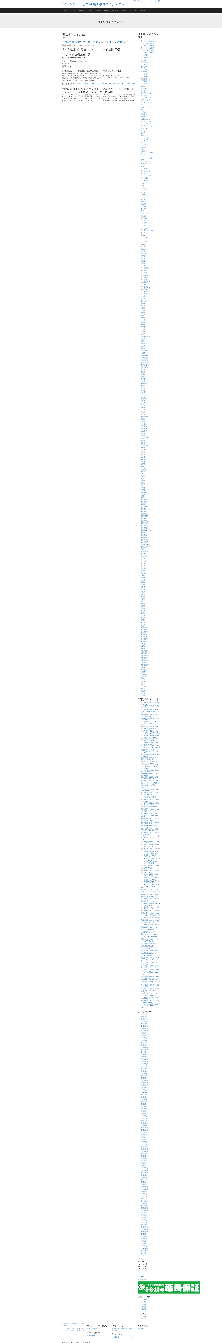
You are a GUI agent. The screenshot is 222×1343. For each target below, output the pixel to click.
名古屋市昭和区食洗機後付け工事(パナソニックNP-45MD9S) (150, 736)
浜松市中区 (144, 426)
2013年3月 (144, 1222)
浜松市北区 (144, 428)
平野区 (143, 647)
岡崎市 (143, 348)
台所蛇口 (143, 113)
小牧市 (143, 309)
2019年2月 (144, 1112)
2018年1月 (144, 1125)
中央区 (143, 480)
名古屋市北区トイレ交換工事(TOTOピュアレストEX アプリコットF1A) (150, 981)
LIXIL (142, 184)
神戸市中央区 (144, 629)
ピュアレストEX (145, 170)
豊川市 (143, 305)
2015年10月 (144, 1172)
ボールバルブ (144, 146)
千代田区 (143, 492)
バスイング (144, 75)
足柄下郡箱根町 (145, 544)
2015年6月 (144, 1177)
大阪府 (143, 260)
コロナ (143, 239)
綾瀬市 (143, 570)
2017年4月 (144, 1141)
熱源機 (143, 68)
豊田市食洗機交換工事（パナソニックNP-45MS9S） (150, 826)
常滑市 (143, 315)
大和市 (143, 584)
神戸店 (144, 1302)
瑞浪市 (143, 388)
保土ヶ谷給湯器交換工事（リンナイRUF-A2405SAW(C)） (150, 944)
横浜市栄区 (144, 518)
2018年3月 (144, 1122)
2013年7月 (144, 1216)
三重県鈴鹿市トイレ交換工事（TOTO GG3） (149, 963)
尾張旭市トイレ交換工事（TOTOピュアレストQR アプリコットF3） (150, 914)
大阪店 (144, 1304)
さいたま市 (144, 676)
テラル (143, 196)
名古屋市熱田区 (145, 276)
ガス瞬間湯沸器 (145, 82)
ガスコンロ (144, 125)
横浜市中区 (144, 510)
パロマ (143, 191)
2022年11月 (144, 1082)
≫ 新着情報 (115, 1337)
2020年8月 (144, 1094)
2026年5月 (144, 1018)
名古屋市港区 (144, 283)
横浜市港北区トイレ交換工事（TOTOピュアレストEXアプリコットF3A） (150, 751)
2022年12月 (144, 1080)
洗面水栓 (143, 135)
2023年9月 (144, 1065)
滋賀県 (143, 251)
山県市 (143, 421)
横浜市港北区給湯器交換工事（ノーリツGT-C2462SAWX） (150, 739)
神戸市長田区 (144, 631)
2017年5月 (144, 1139)
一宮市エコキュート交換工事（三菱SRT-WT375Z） (150, 932)
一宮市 (143, 319)
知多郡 (143, 335)
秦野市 (143, 582)
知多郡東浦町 (144, 367)
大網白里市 (144, 674)
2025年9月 (144, 1032)
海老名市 (143, 556)
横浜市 (143, 497)
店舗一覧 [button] (89, 10)
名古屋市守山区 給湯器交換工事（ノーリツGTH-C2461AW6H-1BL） (150, 936)
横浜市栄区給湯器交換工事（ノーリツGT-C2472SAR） (150, 819)
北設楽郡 (143, 419)
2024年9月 (144, 1051)
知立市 (143, 298)
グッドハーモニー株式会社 (148, 231)
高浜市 (143, 390)
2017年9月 (144, 1132)
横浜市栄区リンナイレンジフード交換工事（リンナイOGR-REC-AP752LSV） (150, 815)
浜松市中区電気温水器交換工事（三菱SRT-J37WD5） (149, 875)
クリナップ (144, 192)
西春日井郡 (144, 383)
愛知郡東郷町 (144, 355)
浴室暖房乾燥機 (145, 120)
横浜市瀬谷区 (144, 501)
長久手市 (143, 302)
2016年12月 (144, 1148)
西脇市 (143, 608)
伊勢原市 (143, 569)
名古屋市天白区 (145, 291)
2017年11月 (144, 1129)
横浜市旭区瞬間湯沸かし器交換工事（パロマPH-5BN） (150, 823)
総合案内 (137, 1)
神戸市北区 (144, 633)
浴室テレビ (144, 108)
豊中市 (143, 648)
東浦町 (143, 303)
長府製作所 (144, 208)
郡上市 (143, 414)
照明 (142, 159)
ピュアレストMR (145, 173)
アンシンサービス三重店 (148, 50)
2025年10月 (144, 1030)
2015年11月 (144, 1170)
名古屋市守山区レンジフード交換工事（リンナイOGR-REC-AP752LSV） (150, 723)
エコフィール (144, 76)
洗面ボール (144, 116)
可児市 (143, 418)
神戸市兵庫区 (144, 641)
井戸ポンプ (144, 90)
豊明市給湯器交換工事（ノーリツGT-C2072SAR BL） (150, 954)
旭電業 (143, 232)
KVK (142, 198)
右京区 (143, 484)
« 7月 (139, 1273)
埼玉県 (143, 257)
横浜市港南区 (144, 522)
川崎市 (143, 532)
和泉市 (143, 622)
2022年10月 (144, 1084)
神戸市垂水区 (144, 634)
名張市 (143, 451)
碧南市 (143, 312)
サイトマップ (146, 1)
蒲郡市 (143, 310)
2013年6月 (144, 1217)
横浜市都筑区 (144, 513)
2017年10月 (144, 1131)
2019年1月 (144, 1113)
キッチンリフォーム (146, 121)
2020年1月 (144, 1106)
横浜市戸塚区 (144, 504)
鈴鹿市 (143, 440)
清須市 (143, 373)
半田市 (143, 341)
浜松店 (144, 1308)
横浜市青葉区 (144, 499)
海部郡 (143, 354)
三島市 (143, 695)
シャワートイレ (145, 56)
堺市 (142, 601)
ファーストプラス (146, 97)
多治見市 (143, 425)
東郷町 (143, 378)
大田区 (143, 461)
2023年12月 (144, 1060)
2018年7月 (144, 1115)
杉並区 (143, 471)
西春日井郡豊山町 (146, 336)
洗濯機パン (144, 151)
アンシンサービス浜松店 (148, 52)
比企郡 (143, 679)
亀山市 (143, 447)
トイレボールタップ (146, 57)
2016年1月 (144, 1167)
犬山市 (143, 321)
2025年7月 (144, 1035)
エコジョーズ (144, 69)
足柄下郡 (143, 577)
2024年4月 (144, 1053)
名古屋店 (144, 1299)
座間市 (143, 575)
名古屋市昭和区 (145, 288)
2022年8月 (144, 1087)
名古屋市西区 (144, 289)
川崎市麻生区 (144, 534)
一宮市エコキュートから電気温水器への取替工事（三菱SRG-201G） (150, 990)
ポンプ (143, 85)
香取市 (143, 685)
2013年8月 (144, 1214)
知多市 (143, 343)
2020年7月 (144, 1096)
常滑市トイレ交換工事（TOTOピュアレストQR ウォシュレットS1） (150, 849)
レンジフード (144, 128)
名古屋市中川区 (145, 269)
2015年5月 (144, 1179)
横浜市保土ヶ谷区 (146, 530)
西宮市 (143, 615)
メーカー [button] (97, 10)
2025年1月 (144, 1046)
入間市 (143, 692)
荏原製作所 (144, 218)
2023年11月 (144, 1061)
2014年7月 (144, 1195)
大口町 (143, 392)
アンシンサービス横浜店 (148, 43)
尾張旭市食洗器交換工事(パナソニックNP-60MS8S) (150, 715)
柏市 (142, 683)
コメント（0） (68, 85)
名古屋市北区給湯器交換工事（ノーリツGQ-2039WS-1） (150, 882)
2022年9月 (144, 1086)
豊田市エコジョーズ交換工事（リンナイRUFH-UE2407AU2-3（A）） (150, 785)
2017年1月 (144, 1146)
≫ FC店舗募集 (91, 1335)
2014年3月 (144, 1202)
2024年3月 (144, 1054)
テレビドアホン (145, 161)
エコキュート (144, 83)
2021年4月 (144, 1093)
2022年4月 (144, 1091)
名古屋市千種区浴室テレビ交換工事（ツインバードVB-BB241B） (150, 727)
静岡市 (143, 432)
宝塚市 (143, 598)
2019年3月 (144, 1110)
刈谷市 (143, 324)
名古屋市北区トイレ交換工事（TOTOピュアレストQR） (149, 856)
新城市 (143, 369)
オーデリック (144, 213)
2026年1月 (144, 1025)
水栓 (142, 133)
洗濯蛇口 (143, 111)
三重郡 (143, 444)
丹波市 (143, 626)
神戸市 (143, 596)
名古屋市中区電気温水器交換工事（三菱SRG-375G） (150, 970)
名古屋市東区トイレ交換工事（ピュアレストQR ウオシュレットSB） (150, 886)
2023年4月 (144, 1073)
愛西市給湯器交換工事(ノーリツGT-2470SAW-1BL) (150, 807)
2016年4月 (144, 1162)
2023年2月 (144, 1077)
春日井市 (143, 300)
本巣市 (143, 423)
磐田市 (143, 458)
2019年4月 (144, 1108)
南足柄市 (143, 562)
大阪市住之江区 (145, 660)
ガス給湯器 (144, 66)
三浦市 (143, 549)
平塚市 (143, 558)
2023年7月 (144, 1068)
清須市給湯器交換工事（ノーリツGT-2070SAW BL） (150, 947)
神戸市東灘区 (144, 627)
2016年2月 (144, 1165)
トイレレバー (144, 59)
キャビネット (144, 95)
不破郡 (143, 393)
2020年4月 (144, 1101)
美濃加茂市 (144, 399)
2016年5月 (144, 1160)
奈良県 (143, 610)
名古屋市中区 (144, 270)
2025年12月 (144, 1027)
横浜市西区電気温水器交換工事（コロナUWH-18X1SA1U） (149, 778)
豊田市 (143, 371)
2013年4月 (144, 1221)
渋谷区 (143, 494)
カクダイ (143, 203)
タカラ (143, 199)
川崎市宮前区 (144, 536)
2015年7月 (144, 1176)
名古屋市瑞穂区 (145, 281)
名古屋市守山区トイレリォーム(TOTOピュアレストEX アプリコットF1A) (150, 891)
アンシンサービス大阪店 (148, 49)
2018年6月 (144, 1117)
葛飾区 (143, 466)
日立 (142, 210)
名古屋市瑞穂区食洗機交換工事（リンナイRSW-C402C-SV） (149, 852)
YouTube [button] (72, 10)
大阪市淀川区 (144, 662)
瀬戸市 (143, 296)
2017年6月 (144, 1138)
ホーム (66, 10)
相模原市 (143, 548)
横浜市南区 (144, 511)
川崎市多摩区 (144, 541)
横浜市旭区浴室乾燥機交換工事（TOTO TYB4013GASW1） (149, 830)
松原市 (143, 619)
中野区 (143, 477)
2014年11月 (144, 1188)
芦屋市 (143, 589)
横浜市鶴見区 (144, 527)
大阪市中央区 (144, 667)
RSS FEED (141, 1277)
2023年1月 (144, 1079)
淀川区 (143, 491)
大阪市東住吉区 (145, 655)
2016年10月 (144, 1151)
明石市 (143, 593)
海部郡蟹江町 (144, 357)
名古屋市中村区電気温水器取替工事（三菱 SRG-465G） (150, 951)
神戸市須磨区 (144, 638)
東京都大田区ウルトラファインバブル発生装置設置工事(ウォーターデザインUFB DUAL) (150, 903)
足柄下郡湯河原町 (146, 546)
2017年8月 (144, 1134)
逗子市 (143, 565)
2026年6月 (144, 1016)
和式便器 (143, 61)
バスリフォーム (145, 106)
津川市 (143, 624)
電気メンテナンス (146, 163)
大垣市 (143, 409)
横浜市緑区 (144, 503)
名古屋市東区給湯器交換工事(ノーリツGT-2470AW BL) (150, 859)
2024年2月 (144, 1056)
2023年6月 (144, 1070)
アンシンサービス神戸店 (148, 45)
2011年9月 (144, 1250)
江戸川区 (143, 470)
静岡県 (143, 250)
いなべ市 (143, 395)
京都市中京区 (144, 437)
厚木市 (143, 567)
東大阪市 (143, 645)
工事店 (87, 83)
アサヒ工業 (144, 229)
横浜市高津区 (144, 523)
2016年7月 (144, 1157)
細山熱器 (143, 201)
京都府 (143, 263)
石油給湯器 (144, 71)
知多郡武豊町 (144, 366)
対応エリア (133, 10)
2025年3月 (144, 1042)
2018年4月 (144, 1120)
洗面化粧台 (144, 114)
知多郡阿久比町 (145, 362)
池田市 (143, 600)
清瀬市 (143, 496)
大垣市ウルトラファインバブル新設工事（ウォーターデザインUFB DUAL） (150, 837)
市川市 (143, 693)
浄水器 (143, 132)
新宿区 (143, 475)
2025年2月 (144, 1044)
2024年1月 (144, 1058)
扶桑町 (143, 380)
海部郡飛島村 (144, 359)
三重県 (143, 248)
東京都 (128, 83)
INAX (142, 185)
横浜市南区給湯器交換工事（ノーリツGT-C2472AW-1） (150, 758)
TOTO (142, 166)
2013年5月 (144, 1219)
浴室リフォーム (145, 99)
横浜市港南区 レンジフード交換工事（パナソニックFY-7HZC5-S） (150, 746)
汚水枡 (143, 156)
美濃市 (143, 413)
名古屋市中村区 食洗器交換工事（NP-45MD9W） (150, 790)
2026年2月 (144, 1023)
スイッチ (143, 130)
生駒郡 (143, 612)
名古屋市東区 (144, 286)
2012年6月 (144, 1238)
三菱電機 (143, 194)
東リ (142, 234)
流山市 (143, 673)
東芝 (142, 211)
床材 (142, 149)
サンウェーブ (144, 222)
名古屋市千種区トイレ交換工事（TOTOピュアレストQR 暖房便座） (150, 711)
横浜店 (144, 1301)
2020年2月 (144, 1105)
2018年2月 (144, 1124)
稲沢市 (143, 340)
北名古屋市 (144, 295)
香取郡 (143, 688)
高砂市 (143, 621)
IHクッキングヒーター (147, 127)
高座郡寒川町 (144, 551)
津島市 (143, 333)
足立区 (143, 463)
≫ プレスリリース (124, 1337)
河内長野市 (144, 671)
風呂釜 (143, 102)
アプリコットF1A (146, 175)
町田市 (143, 459)
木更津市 (143, 686)
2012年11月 (144, 1229)
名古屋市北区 (144, 279)
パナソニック (122, 83)
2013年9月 (144, 1212)
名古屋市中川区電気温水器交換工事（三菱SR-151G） (150, 793)
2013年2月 (144, 1224)
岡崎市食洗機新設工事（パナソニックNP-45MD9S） (150, 842)
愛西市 (143, 381)
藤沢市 (143, 563)
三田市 (143, 588)
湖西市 (143, 433)
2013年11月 (144, 1209)
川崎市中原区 (144, 539)
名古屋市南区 (144, 272)
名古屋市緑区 (144, 284)
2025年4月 (144, 1041)
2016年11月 (144, 1150)
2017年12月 (144, 1127)
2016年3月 (144, 1164)
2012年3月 (144, 1243)
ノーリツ (143, 187)
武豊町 (143, 402)
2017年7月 (144, 1136)
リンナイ (143, 189)
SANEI (143, 205)
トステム (143, 225)
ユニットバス (144, 101)
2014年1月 (144, 1205)
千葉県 (143, 258)
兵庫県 (143, 262)
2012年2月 (144, 1245)
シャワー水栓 (144, 137)
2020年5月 (144, 1099)
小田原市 (143, 574)
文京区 (143, 482)
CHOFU (143, 236)
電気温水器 (144, 78)
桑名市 (143, 442)
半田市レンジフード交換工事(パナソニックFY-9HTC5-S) (150, 762)
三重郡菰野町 (144, 445)
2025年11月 (144, 1028)
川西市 (143, 607)
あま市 (143, 345)
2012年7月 (144, 1236)
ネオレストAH (145, 179)
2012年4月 (144, 1242)
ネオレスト (144, 177)
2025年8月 (144, 1034)
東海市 (143, 347)
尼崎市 (143, 603)
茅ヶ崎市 (143, 572)
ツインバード (144, 220)
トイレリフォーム (146, 54)
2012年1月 (144, 1247)
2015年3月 (144, 1183)
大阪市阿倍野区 (145, 664)
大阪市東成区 (144, 666)
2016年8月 (144, 1155)
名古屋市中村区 (145, 293)
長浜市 (143, 454)
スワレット (144, 168)
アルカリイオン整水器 (147, 153)
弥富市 (143, 397)
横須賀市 (143, 553)
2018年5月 (144, 1118)
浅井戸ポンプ (144, 88)
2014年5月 (144, 1198)
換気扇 (143, 118)
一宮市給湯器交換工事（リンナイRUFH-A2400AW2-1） (150, 940)
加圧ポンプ (144, 87)
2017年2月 (144, 1144)
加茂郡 (143, 614)
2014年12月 (144, 1186)
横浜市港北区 (144, 529)
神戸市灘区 (144, 636)
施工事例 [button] (106, 10)
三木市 (143, 605)
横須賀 (143, 581)
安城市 (143, 352)
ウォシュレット (145, 64)
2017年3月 (144, 1143)
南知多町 (143, 331)
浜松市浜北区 (144, 430)
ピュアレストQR (145, 172)
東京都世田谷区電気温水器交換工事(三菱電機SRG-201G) (150, 895)
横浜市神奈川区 (145, 525)
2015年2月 (144, 1184)
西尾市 (143, 328)
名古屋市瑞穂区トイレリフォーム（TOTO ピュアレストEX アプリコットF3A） (150, 959)
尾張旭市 (143, 376)
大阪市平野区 (144, 657)
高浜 (142, 387)
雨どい (143, 154)
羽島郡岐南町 (144, 350)
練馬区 (143, 489)
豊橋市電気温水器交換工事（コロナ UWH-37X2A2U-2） (150, 1001)
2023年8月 (144, 1067)
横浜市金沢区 (144, 517)
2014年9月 (144, 1191)
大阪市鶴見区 (144, 659)
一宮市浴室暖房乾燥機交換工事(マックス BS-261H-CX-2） (150, 921)
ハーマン (143, 224)
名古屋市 (143, 265)
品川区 (143, 478)
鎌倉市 (143, 555)
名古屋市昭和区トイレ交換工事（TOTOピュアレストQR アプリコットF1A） (150, 766)
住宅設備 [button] (81, 10)
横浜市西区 (144, 506)
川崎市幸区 (144, 543)
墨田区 (143, 485)
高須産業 (143, 217)
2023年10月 (144, 1063)
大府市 (143, 329)
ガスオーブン (144, 104)
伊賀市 (143, 452)
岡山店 (144, 1309)
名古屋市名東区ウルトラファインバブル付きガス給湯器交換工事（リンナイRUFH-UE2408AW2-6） (150, 731)
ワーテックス (144, 237)
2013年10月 (144, 1210)
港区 (142, 473)
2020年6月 (144, 1098)
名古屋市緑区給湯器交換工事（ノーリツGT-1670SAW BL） (150, 862)
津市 (142, 439)
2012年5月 (144, 1240)
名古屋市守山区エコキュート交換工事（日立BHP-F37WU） (150, 878)
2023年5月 (144, 1072)
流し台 (143, 140)
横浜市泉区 (144, 520)
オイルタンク (144, 73)
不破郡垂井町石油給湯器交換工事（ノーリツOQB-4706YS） (150, 977)
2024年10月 (144, 1049)
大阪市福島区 (144, 650)
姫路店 (144, 1306)
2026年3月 (144, 1021)
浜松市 (143, 456)
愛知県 (143, 244)
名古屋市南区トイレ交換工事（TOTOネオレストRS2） (149, 797)
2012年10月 (144, 1231)
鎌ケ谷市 (143, 690)
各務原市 (143, 404)
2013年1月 (144, 1226)
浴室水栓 (143, 142)
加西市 (143, 617)
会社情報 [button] (124, 10)
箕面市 (143, 407)
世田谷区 (143, 465)
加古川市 (143, 560)
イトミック (144, 227)
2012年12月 (144, 1228)
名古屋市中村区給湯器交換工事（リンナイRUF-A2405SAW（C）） (149, 1005)
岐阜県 (143, 246)
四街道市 (143, 681)
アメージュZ (144, 180)
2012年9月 (144, 1233)
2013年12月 (144, 1207)
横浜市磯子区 (144, 515)
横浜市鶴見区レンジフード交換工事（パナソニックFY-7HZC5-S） (150, 781)
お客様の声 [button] (115, 10)
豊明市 (143, 317)
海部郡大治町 (144, 361)
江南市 (143, 307)
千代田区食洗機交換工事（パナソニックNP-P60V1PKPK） (96, 42)
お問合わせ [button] (142, 10)
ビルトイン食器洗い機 (111, 83)
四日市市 (143, 449)
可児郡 (143, 406)
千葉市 (143, 579)
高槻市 (143, 591)
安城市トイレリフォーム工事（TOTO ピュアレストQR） (149, 994)
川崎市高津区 (144, 537)
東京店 (144, 1316)
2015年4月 (144, 1181)
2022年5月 (144, 1089)
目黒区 (143, 487)
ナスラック (144, 241)
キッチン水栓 (144, 139)
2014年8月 (144, 1193)
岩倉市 (143, 374)
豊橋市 (143, 385)
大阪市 (143, 643)
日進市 (143, 338)
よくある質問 (156, 1)
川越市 (143, 678)
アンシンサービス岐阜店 (148, 47)
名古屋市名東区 (145, 267)
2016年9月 (144, 1153)
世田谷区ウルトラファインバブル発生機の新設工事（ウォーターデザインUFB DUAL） (150, 870)
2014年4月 (144, 1200)
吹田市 (143, 595)
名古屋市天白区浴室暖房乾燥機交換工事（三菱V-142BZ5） (150, 804)
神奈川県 (143, 253)
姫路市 (143, 586)
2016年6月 (144, 1158)
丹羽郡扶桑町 (144, 416)
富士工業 (143, 215)
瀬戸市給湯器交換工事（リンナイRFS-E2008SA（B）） (150, 743)
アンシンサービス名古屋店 (97, 83)
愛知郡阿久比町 (145, 364)
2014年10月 (144, 1190)
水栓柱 (143, 165)
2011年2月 (144, 1252)
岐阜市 (143, 411)
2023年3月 (144, 1075)
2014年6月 (144, 1196)
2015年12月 (144, 1169)
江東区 (143, 468)
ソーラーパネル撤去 (146, 158)
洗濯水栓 (143, 147)
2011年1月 (144, 1254)
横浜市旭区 (144, 508)
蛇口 (142, 109)
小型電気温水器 (145, 80)
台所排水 (143, 92)
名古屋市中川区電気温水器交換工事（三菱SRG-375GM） (150, 771)
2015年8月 (144, 1174)
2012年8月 (144, 1235)
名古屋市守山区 (145, 277)
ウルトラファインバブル (148, 62)
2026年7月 (144, 1015)
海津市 (143, 322)
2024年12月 (144, 1047)
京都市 (143, 435)
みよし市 (143, 314)
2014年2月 (144, 1203)
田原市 (143, 326)
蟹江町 (143, 400)
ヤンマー (143, 206)
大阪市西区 (144, 652)
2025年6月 (144, 1037)
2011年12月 (144, 1248)
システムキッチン (146, 123)
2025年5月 (144, 1039)
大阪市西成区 (144, 653)
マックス (143, 243)
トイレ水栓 (144, 144)
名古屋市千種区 (145, 274)
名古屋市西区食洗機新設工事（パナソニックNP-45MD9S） (150, 928)
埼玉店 (144, 1318)
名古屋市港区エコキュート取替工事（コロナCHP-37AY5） (150, 908)
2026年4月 (144, 1020)
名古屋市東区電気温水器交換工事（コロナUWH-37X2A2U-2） (150, 845)
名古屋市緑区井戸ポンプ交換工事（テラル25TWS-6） (150, 866)
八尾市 (143, 669)
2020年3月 (144, 1103)
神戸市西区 (144, 640)
